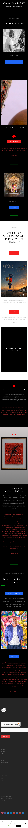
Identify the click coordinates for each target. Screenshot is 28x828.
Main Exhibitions (4, 755)
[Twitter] (7, 812)
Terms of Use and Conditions (6, 798)
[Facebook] (5, 812)
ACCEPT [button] (18, 825)
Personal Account (4, 782)
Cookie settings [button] (11, 825)
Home (2, 747)
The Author (3, 751)
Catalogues (3, 764)
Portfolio (2, 753)
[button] (12, 434)
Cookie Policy (3, 794)
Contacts (2, 767)
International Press (4, 762)
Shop (2, 778)
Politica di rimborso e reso (6, 800)
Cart (2, 780)
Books (2, 758)
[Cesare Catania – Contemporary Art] (14, 5)
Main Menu (3, 749)
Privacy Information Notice (6, 796)
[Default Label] (10, 812)
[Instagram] (2, 812)
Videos (2, 760)
